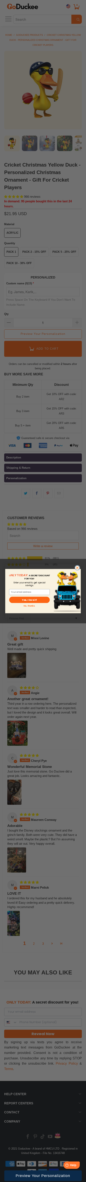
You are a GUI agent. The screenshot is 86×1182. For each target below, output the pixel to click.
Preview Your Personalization (43, 1176)
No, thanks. (29, 605)
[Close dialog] (77, 567)
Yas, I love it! (29, 599)
